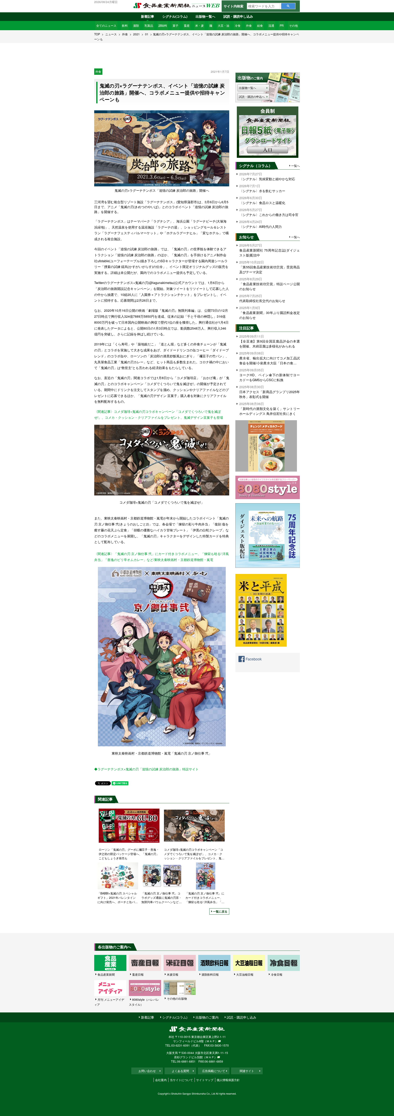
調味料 (162, 25)
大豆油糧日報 (244, 974)
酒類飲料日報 (210, 974)
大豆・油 (223, 25)
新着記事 (147, 16)
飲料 (125, 25)
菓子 (175, 25)
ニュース (111, 34)
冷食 (238, 25)
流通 (271, 25)
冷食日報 (276, 974)
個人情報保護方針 (228, 1080)
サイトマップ (204, 1080)
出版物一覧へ (205, 16)
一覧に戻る (220, 911)
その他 (293, 25)
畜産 (187, 25)
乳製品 (148, 25)
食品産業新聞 (106, 974)
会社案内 (161, 1080)
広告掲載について (213, 1071)
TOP (97, 34)
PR (282, 25)
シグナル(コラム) (174, 16)
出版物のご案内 (207, 1017)
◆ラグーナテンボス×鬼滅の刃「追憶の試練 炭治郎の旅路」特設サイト (146, 769)
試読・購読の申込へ (252, 97)
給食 (260, 25)
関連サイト (247, 1071)
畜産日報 (138, 974)
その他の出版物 (177, 998)
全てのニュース (106, 25)
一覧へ (295, 166)
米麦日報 (172, 974)
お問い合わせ (147, 1071)
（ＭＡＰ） (211, 1041)
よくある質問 (180, 1071)
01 (146, 34)
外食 (249, 25)
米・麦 (199, 25)
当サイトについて (181, 1080)
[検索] (288, 6)
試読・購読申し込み (238, 16)
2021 (136, 34)
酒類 (136, 25)
